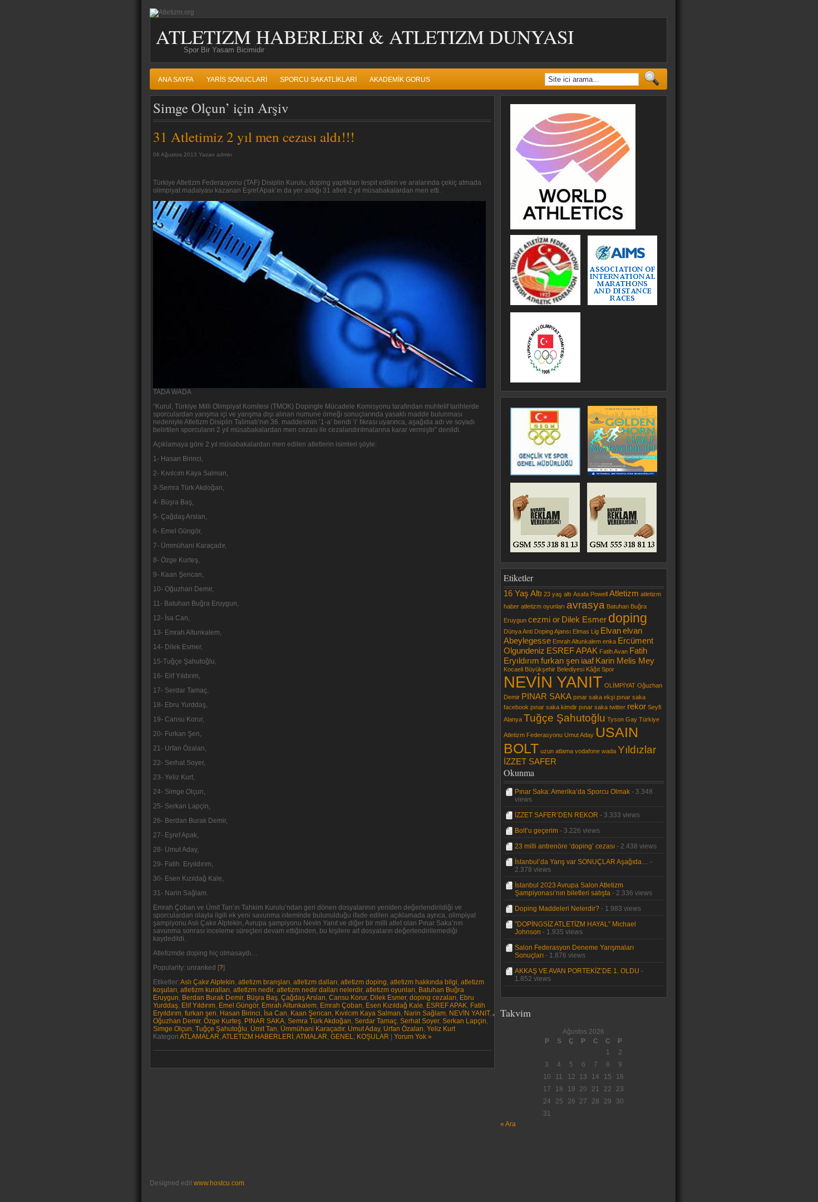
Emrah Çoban (341, 1005)
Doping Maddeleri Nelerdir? (557, 908)
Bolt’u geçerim (536, 831)
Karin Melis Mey (624, 660)
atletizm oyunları (390, 990)
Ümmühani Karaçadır (312, 1029)
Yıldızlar (637, 749)
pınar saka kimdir (553, 707)
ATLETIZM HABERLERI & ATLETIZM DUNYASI (365, 36)
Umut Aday (364, 1029)
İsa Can (275, 1013)
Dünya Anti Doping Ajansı (537, 631)
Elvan (610, 630)
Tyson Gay (622, 719)
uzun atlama (556, 751)
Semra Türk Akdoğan (319, 1021)
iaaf (587, 660)
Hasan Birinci (240, 1013)
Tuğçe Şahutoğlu (221, 1029)
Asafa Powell (590, 594)
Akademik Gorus (399, 80)
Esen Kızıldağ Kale (394, 1005)
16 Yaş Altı (523, 593)
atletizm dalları (315, 982)
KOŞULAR (373, 1037)
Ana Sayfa (176, 80)
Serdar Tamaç (375, 1021)
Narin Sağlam (425, 1013)
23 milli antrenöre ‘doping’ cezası (565, 846)
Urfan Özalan (403, 1029)
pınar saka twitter (602, 707)
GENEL (342, 1037)
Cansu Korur (348, 998)
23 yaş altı (557, 594)
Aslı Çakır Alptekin (207, 982)
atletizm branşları (264, 982)
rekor (636, 706)
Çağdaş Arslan (303, 998)
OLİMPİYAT (619, 685)
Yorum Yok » (413, 1037)
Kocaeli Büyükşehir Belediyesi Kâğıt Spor (559, 669)
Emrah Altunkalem (289, 1005)
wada (609, 751)
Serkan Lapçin (464, 1021)
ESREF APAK (446, 1005)
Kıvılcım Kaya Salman (368, 1013)
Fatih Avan (613, 651)
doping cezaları (433, 998)
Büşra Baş (262, 998)
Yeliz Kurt (441, 1029)
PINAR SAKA (264, 1021)
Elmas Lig (586, 631)
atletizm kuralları (205, 990)
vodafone (587, 751)
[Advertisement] (533, 1153)
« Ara (508, 1124)
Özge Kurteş (222, 1021)
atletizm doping (364, 982)
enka (609, 641)
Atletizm (624, 593)
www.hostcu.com (219, 1183)
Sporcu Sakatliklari (318, 80)
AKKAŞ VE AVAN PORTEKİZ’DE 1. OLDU (577, 971)
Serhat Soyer (419, 1021)
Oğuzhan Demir (176, 1021)
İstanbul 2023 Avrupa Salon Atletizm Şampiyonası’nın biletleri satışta (569, 889)
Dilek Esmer (388, 998)
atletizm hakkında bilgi (423, 982)
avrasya (585, 604)
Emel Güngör (238, 1005)
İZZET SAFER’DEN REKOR (556, 815)
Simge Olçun (172, 1029)
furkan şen (200, 1013)
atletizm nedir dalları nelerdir (319, 990)
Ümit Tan (263, 1029)
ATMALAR (311, 1037)
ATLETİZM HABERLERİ (257, 1037)
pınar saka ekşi (594, 697)
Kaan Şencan (311, 1013)
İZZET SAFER (530, 761)
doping (627, 618)
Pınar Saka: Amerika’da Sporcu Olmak (572, 792)
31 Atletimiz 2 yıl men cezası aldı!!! (253, 136)
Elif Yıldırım (198, 1005)
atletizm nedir (253, 990)
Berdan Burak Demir (212, 998)
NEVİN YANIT (469, 1013)
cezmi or (544, 619)
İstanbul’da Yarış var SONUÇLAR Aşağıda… (581, 862)
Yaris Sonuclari (236, 80)
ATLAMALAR (199, 1037)
